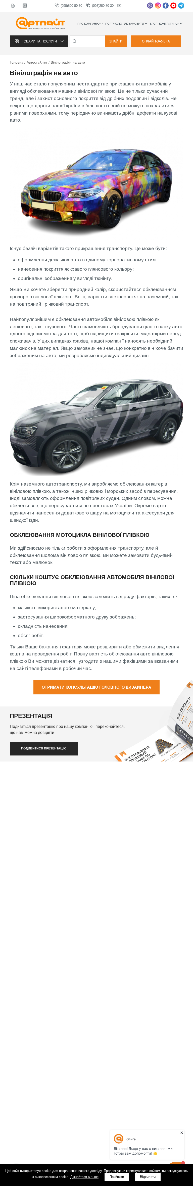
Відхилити (148, 1177)
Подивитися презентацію (43, 748)
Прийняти (117, 1177)
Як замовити (134, 23)
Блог (153, 23)
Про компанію (88, 23)
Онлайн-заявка (156, 41)
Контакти (166, 23)
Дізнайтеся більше (84, 1177)
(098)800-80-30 (71, 6)
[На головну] (40, 24)
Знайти (115, 41)
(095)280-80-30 (103, 6)
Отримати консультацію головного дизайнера (96, 687)
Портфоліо (113, 23)
